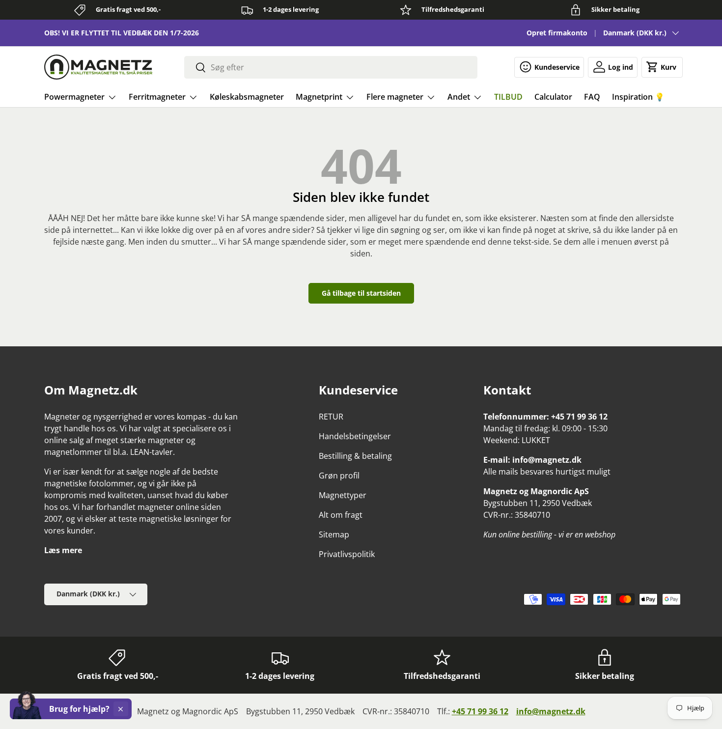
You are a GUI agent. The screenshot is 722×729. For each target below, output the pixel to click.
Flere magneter (394, 96)
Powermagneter (74, 96)
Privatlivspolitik (347, 554)
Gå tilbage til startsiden (361, 293)
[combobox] (330, 67)
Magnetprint (319, 96)
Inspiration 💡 (638, 96)
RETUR (331, 416)
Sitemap (334, 534)
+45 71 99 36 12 (480, 711)
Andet (458, 96)
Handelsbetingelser (355, 436)
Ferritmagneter (157, 96)
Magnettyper (342, 495)
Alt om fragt (340, 514)
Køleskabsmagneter (247, 96)
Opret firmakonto (557, 32)
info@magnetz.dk (550, 711)
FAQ (592, 96)
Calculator (553, 96)
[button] (662, 66)
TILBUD (508, 96)
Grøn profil (339, 475)
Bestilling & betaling (355, 455)
